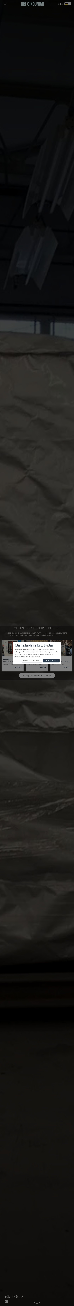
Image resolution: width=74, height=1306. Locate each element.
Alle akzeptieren (51, 661)
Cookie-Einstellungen (32, 661)
